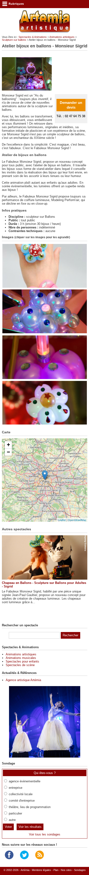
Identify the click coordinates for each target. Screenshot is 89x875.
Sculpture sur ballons (14, 39)
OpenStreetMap (77, 520)
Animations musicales (21, 658)
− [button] (8, 452)
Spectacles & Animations (33, 36)
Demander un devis (71, 105)
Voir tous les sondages (44, 834)
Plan (55, 870)
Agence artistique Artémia (23, 680)
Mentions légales (41, 870)
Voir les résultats (30, 827)
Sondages (80, 870)
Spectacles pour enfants (22, 661)
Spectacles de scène (20, 665)
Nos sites (66, 870)
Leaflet (62, 520)
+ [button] (8, 445)
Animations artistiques (62, 36)
